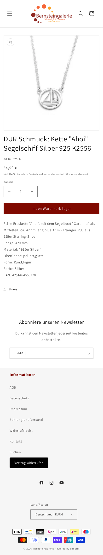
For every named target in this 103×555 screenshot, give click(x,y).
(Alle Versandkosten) (76, 174)
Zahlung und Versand (26, 419)
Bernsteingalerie (43, 548)
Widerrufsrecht (21, 430)
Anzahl (8, 182)
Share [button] (12, 289)
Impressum (18, 409)
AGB (13, 387)
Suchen (15, 452)
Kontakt (16, 441)
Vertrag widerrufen (29, 463)
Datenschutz (19, 398)
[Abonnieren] (88, 353)
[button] (9, 13)
